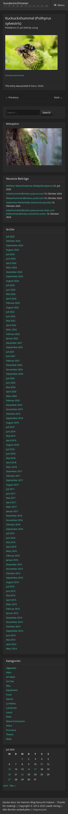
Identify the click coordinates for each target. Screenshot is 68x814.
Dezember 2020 (14, 365)
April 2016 (11, 546)
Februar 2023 (13, 302)
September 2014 (14, 630)
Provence (11, 730)
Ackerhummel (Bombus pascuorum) (25, 193)
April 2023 (11, 298)
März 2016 (11, 551)
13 (9, 769)
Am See (10, 681)
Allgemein (11, 668)
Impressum (40, 809)
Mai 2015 (10, 595)
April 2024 (11, 263)
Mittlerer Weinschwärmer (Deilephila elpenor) (29, 185)
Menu (61, 5)
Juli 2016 (10, 533)
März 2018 (11, 467)
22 (22, 774)
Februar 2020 (13, 400)
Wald (40, 85)
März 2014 (11, 648)
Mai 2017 (10, 497)
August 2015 (12, 582)
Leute (9, 712)
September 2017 (14, 480)
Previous (11, 97)
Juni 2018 (10, 453)
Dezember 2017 (14, 471)
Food (9, 694)
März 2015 (11, 604)
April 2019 (11, 440)
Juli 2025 (10, 236)
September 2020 (14, 373)
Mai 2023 (10, 294)
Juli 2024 (10, 254)
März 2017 (11, 506)
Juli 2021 (10, 351)
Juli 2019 (10, 427)
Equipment (12, 690)
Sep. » (13, 785)
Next (58, 97)
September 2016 (14, 529)
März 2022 (11, 329)
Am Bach (10, 676)
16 (29, 769)
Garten (9, 699)
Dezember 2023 (14, 272)
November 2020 (14, 369)
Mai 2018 (10, 458)
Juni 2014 (10, 635)
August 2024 (12, 249)
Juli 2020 (10, 378)
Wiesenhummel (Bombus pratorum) (25, 198)
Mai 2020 (10, 387)
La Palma (11, 703)
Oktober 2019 (13, 413)
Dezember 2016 (14, 515)
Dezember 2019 (14, 404)
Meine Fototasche (15, 721)
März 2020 (11, 396)
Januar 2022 (12, 338)
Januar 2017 (12, 511)
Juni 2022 (10, 316)
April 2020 (11, 391)
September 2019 (14, 418)
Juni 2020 (10, 382)
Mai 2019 (10, 435)
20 (9, 774)
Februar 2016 (13, 555)
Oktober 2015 (13, 573)
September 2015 (14, 577)
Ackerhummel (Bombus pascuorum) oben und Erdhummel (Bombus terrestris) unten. (30, 212)
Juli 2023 (10, 285)
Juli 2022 (10, 311)
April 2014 (11, 644)
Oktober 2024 (13, 240)
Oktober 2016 (13, 524)
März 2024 (11, 267)
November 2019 (14, 409)
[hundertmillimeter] (26, 5)
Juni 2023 (10, 289)
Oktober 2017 (13, 475)
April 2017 (11, 502)
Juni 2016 (10, 537)
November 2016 (14, 520)
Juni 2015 (10, 591)
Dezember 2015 (14, 564)
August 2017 (12, 484)
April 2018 (11, 462)
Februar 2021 (13, 360)
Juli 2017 (10, 489)
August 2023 (12, 280)
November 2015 (14, 568)
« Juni (5, 785)
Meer (9, 716)
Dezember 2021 (14, 342)
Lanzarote (11, 707)
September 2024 (14, 245)
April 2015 (11, 599)
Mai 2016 (10, 542)
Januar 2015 (12, 613)
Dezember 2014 (14, 617)
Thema (9, 734)
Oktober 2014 (13, 626)
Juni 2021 (10, 356)
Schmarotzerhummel (14, 75)
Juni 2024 (10, 258)
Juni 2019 (10, 431)
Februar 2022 (13, 334)
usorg (35, 27)
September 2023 (14, 276)
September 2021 (14, 347)
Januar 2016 (12, 559)
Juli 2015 (10, 586)
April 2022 (11, 325)
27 (9, 779)
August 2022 (12, 307)
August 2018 (12, 444)
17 (35, 769)
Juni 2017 (10, 493)
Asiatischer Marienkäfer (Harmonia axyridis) (28, 202)
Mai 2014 (10, 639)
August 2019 (12, 422)
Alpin (8, 672)
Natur (34, 85)
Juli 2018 (10, 449)
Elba (8, 685)
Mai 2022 (10, 320)
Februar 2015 (13, 608)
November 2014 (14, 622)
